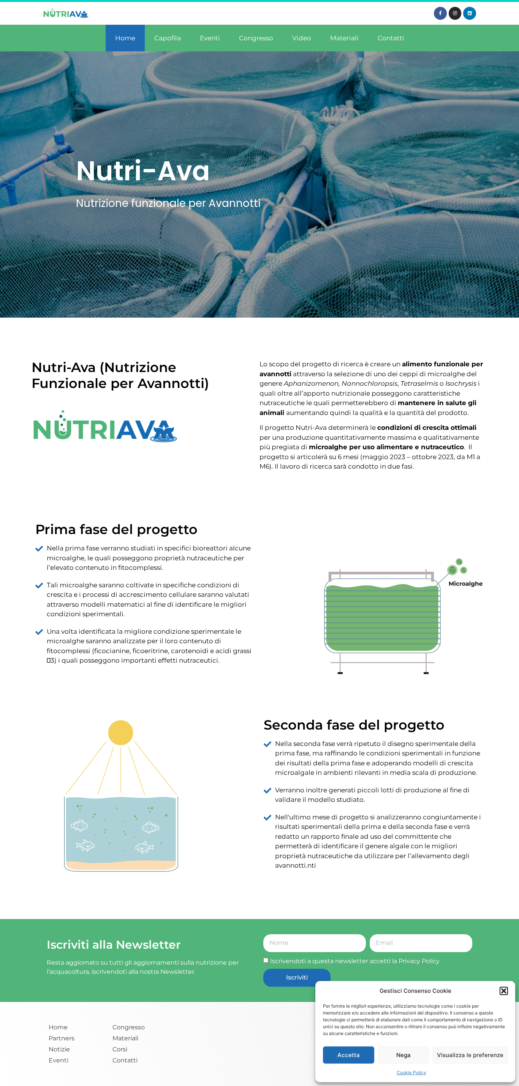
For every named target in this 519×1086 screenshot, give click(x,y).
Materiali (344, 38)
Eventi (210, 38)
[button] (504, 991)
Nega (403, 1055)
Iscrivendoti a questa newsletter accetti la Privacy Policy (355, 961)
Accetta (348, 1055)
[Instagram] (455, 13)
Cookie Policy (411, 1072)
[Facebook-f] (440, 13)
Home (125, 38)
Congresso (256, 38)
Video (301, 38)
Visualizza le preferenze (470, 1055)
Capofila (167, 38)
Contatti (391, 38)
